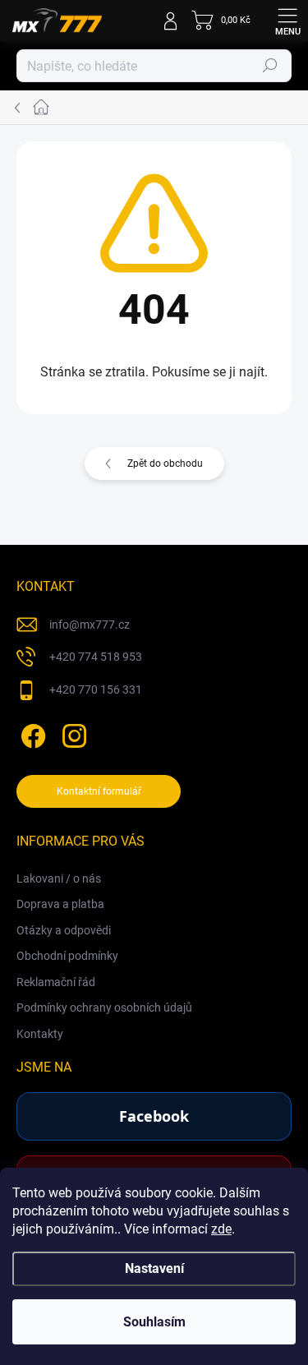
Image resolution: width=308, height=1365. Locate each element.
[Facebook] (30, 732)
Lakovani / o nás (58, 878)
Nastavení (154, 1268)
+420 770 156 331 (95, 689)
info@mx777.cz (89, 624)
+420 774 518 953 (95, 656)
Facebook (154, 1116)
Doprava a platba (60, 904)
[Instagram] (71, 732)
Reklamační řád (55, 982)
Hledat (270, 65)
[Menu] (287, 20)
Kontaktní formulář (99, 791)
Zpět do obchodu (165, 463)
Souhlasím (154, 1322)
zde (221, 1229)
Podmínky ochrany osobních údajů (104, 1007)
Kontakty (39, 1033)
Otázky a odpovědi (63, 930)
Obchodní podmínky (67, 955)
